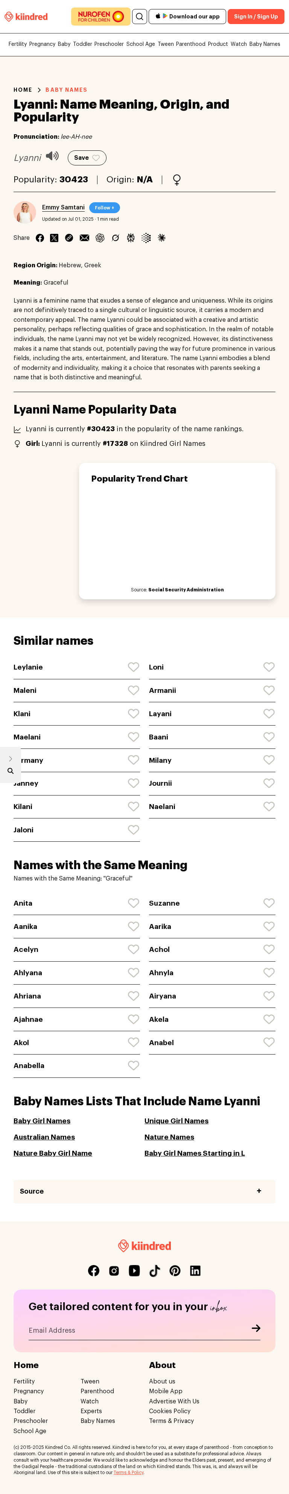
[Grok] (115, 238)
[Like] (134, 667)
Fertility (18, 44)
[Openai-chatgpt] (100, 238)
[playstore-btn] (165, 16)
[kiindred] (26, 16)
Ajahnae (28, 1019)
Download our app (194, 16)
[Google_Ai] (146, 238)
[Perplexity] (130, 238)
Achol (159, 949)
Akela (159, 1019)
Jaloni (23, 829)
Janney (26, 783)
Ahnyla (161, 972)
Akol (21, 1042)
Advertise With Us (174, 1402)
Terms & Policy (128, 1472)
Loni (156, 667)
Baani (158, 737)
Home (23, 89)
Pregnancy (42, 44)
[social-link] (93, 1270)
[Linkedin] (69, 238)
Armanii (162, 690)
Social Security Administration (186, 590)
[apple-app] (158, 17)
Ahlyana (28, 972)
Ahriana (27, 996)
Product (218, 44)
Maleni (25, 690)
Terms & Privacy (171, 1421)
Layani (160, 713)
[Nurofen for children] (101, 17)
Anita (23, 903)
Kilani (23, 806)
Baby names (67, 89)
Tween (166, 44)
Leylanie (28, 667)
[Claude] (161, 238)
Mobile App (166, 1391)
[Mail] (84, 238)
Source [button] (32, 1191)
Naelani (162, 806)
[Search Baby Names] (10, 772)
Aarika (160, 926)
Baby (64, 44)
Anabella (29, 1065)
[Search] (139, 16)
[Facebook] (40, 238)
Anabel (161, 1042)
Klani (22, 713)
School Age (140, 44)
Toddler (82, 44)
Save (81, 158)
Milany (160, 760)
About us (162, 1382)
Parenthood (190, 44)
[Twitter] (54, 238)
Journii (160, 783)
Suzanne (164, 903)
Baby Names (264, 44)
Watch (239, 44)
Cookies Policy (169, 1411)
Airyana (162, 996)
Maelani (27, 737)
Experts (91, 1411)
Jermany (28, 760)
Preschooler (109, 44)
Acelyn (26, 949)
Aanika (25, 926)
